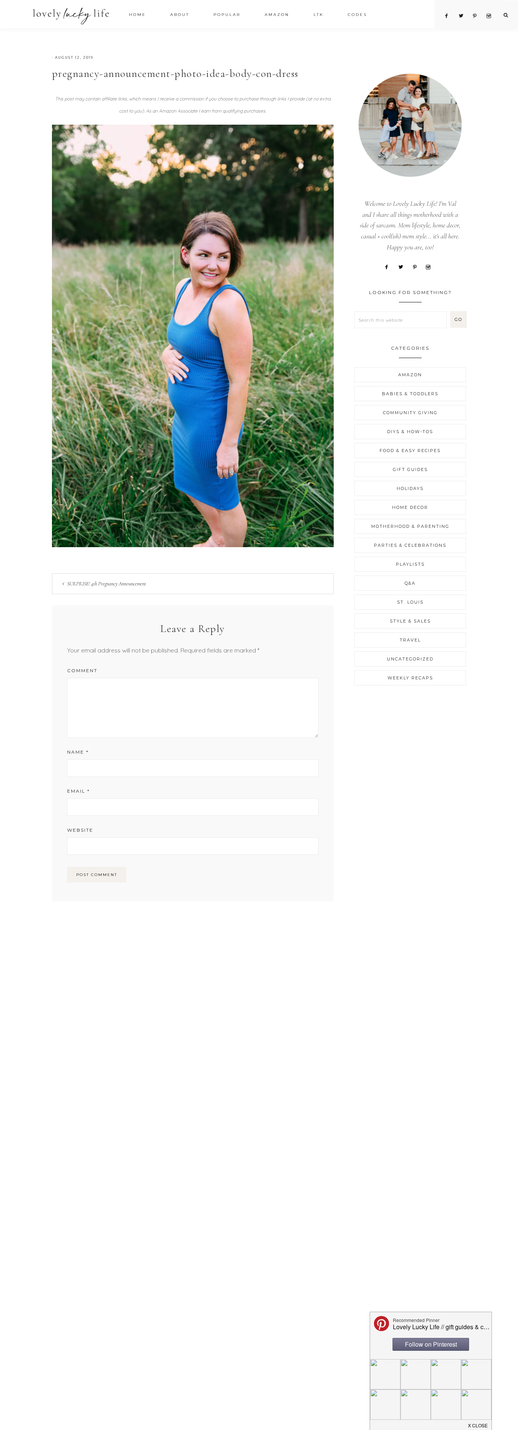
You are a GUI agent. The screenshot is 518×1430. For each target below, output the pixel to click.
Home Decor (410, 507)
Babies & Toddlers (410, 393)
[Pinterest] (417, 266)
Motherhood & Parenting (410, 526)
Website (80, 830)
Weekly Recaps (410, 678)
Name (78, 752)
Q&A (410, 583)
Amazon (410, 374)
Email (78, 791)
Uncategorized (410, 659)
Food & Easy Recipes (410, 450)
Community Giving (410, 412)
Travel (410, 640)
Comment (82, 670)
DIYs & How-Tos (410, 431)
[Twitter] (403, 266)
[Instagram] (431, 266)
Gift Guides (410, 469)
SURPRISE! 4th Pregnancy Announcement (106, 583)
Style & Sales (410, 621)
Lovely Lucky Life (71, 16)
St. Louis (410, 602)
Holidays (410, 488)
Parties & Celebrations (410, 545)
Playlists (410, 564)
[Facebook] (389, 266)
